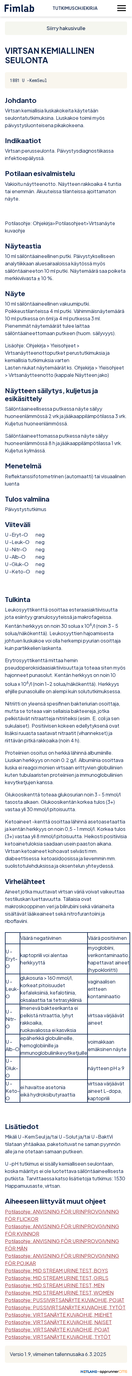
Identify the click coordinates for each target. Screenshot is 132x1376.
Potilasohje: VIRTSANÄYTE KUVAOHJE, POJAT (57, 1329)
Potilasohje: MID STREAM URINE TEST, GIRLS (56, 1278)
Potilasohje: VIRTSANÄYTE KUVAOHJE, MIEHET (58, 1315)
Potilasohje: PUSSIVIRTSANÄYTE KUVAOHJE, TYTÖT (65, 1307)
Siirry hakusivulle (66, 28)
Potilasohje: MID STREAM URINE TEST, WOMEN (59, 1292)
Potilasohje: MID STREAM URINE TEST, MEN (54, 1285)
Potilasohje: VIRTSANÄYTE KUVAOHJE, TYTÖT (58, 1337)
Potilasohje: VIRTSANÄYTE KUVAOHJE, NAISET (58, 1322)
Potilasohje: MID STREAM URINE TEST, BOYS (56, 1270)
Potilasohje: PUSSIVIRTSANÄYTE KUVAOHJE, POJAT (64, 1300)
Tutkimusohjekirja (75, 8)
